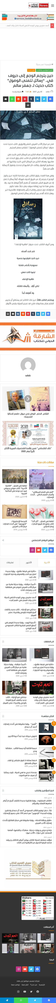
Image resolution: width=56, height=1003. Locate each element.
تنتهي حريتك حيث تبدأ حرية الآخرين (22, 736)
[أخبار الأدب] (38, 5)
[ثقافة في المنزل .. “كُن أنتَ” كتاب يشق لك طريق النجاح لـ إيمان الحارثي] (41, 512)
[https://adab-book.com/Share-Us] (28, 17)
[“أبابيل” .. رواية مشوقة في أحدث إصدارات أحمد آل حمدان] (46, 728)
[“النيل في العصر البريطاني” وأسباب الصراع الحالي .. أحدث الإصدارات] (41, 479)
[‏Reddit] (23, 314)
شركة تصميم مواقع (32, 981)
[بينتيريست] (28, 314)
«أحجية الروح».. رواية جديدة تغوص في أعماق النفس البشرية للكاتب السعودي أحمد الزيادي (20, 625)
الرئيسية (48, 64)
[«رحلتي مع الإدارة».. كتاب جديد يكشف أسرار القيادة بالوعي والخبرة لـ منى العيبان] (45, 613)
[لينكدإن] (38, 314)
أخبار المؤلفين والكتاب (44, 70)
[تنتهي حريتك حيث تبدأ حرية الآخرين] (46, 740)
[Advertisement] (28, 44)
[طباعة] (8, 314)
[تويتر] (43, 314)
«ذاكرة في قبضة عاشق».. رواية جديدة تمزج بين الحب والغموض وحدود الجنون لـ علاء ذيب (20, 574)
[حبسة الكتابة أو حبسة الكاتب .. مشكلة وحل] (46, 752)
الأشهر (29, 562)
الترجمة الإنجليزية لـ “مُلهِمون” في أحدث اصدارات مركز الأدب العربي (15, 524)
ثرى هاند (20, 981)
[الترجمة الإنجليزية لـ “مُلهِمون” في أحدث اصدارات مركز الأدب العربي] (14, 512)
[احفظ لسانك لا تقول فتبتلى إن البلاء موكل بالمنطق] (46, 764)
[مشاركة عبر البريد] (13, 314)
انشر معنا (25, 985)
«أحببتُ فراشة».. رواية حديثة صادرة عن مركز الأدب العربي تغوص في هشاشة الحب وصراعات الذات (20, 587)
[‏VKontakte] (18, 314)
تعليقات (10, 562)
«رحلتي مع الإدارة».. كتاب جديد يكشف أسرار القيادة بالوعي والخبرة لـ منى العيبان (20, 612)
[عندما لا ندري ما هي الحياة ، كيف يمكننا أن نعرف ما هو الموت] (46, 776)
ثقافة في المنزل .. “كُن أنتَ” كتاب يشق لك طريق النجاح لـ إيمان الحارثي (42, 524)
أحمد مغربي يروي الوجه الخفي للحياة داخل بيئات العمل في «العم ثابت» (43, 700)
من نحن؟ (33, 985)
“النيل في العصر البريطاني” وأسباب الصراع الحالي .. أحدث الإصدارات (42, 494)
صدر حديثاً (39, 64)
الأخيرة (47, 562)
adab (48, 92)
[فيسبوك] (48, 314)
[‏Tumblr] (33, 314)
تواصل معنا (15, 985)
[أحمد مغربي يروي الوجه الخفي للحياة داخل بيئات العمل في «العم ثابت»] (45, 601)
